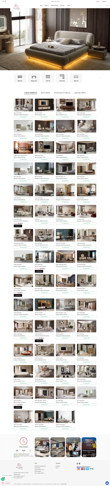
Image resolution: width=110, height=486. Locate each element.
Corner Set (37, 220)
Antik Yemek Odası (17, 312)
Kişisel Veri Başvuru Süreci (39, 469)
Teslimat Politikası (38, 471)
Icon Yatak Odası (80, 197)
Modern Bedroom (21, 157)
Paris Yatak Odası (80, 334)
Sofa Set (57, 220)
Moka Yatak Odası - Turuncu (40, 400)
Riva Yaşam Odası (38, 288)
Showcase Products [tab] (62, 93)
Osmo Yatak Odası (38, 264)
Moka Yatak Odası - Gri (60, 176)
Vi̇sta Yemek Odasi (17, 219)
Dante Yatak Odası (81, 176)
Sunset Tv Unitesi (38, 112)
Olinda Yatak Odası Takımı (61, 288)
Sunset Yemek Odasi (81, 264)
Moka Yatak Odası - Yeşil (61, 312)
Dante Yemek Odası (60, 197)
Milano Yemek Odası (81, 379)
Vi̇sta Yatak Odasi (17, 288)
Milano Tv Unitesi (59, 379)
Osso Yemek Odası (60, 134)
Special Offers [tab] (80, 93)
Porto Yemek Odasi (39, 197)
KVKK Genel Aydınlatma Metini (40, 466)
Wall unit (36, 114)
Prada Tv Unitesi (59, 358)
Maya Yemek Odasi (18, 112)
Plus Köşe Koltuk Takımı (19, 243)
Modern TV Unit (42, 114)
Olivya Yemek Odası (18, 424)
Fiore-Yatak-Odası (80, 155)
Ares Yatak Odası (59, 400)
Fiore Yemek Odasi (39, 134)
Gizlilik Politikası (37, 467)
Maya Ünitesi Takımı (39, 155)
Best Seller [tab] (45, 93)
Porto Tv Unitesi (17, 379)
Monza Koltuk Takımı (39, 379)
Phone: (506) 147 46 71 (18, 477)
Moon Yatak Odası (17, 400)
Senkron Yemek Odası (60, 424)
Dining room (16, 114)
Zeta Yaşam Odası (59, 334)
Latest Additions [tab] (30, 93)
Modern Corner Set (44, 220)
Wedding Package (54, 5)
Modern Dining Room (23, 114)
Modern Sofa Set (63, 220)
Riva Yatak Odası (80, 358)
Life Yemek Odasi (80, 219)
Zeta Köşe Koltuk (38, 243)
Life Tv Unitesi (59, 112)
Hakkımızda (58, 466)
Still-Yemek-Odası (38, 176)
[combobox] (99, 1)
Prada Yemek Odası (81, 243)
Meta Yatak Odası (17, 176)
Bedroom (15, 157)
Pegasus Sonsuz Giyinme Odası (20, 155)
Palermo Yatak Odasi (39, 424)
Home (41, 5)
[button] (10, 78)
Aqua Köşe (37, 219)
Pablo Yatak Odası (17, 358)
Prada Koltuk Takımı (81, 288)
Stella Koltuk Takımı (39, 358)
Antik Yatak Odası (17, 197)
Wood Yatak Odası (17, 134)
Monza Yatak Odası (81, 312)
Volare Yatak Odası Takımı (61, 264)
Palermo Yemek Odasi (60, 243)
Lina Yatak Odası (59, 155)
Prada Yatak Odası (17, 264)
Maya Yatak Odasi (80, 134)
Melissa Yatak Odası (18, 334)
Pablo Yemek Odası (81, 112)
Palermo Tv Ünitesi (39, 312)
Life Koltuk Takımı (59, 219)
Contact (68, 5)
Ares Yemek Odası (38, 334)
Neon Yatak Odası (80, 400)
